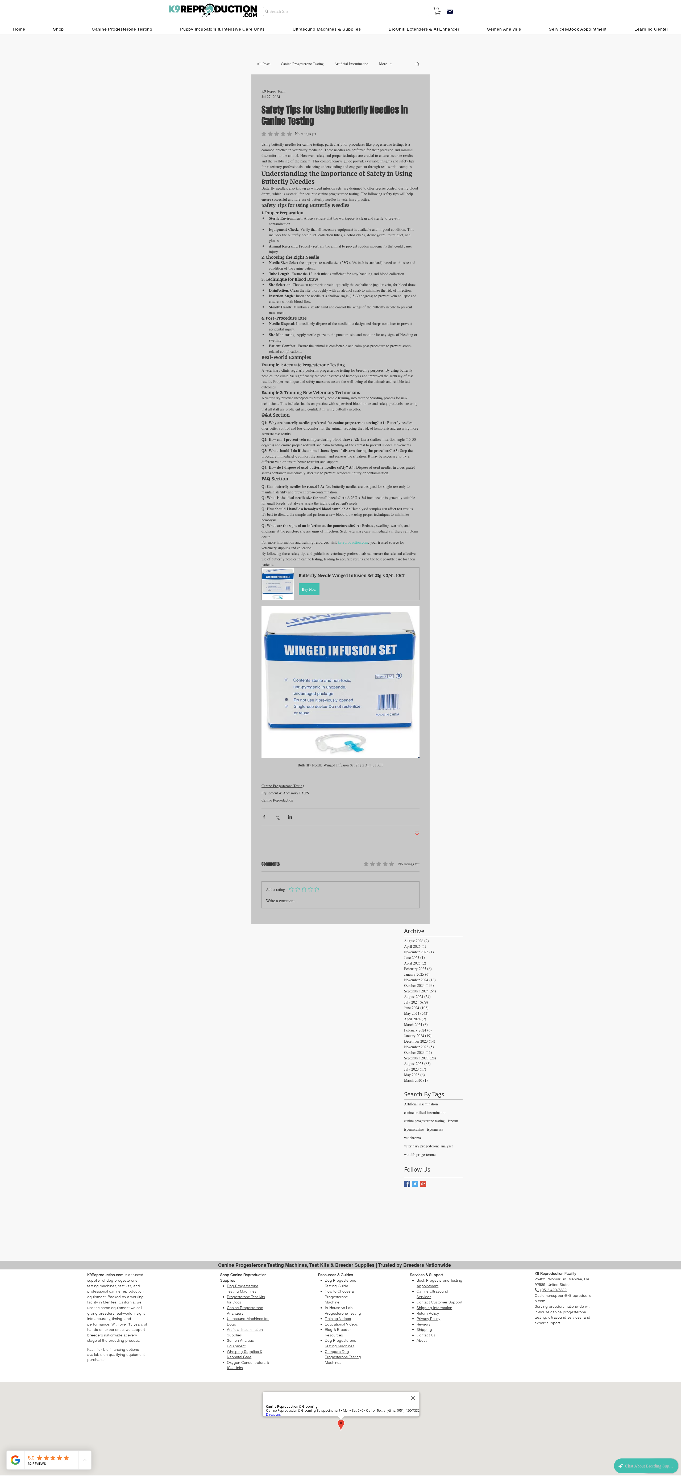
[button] (417, 64)
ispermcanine (414, 1129)
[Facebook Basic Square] (407, 1184)
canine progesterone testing (424, 1120)
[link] (438, 11)
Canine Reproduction (277, 800)
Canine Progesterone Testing (302, 63)
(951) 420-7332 (553, 1290)
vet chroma (412, 1137)
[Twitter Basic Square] (415, 1184)
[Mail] (450, 11)
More (383, 63)
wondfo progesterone (419, 1154)
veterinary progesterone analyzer (428, 1145)
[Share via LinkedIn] (290, 817)
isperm (453, 1120)
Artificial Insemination (351, 63)
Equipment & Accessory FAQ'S (285, 792)
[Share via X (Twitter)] (277, 817)
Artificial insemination (421, 1103)
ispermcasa (435, 1129)
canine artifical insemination (425, 1112)
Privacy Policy (428, 1318)
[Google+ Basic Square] (423, 1184)
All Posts (263, 63)
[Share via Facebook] (264, 817)
